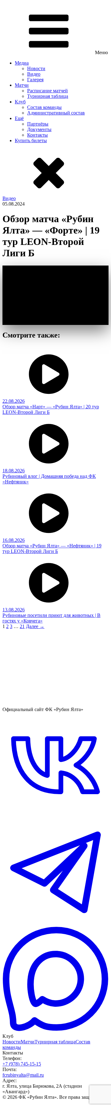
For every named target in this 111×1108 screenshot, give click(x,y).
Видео (33, 74)
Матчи (22, 85)
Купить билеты (31, 140)
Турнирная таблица (47, 96)
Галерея (35, 79)
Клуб (20, 101)
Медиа (22, 63)
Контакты (37, 135)
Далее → (35, 626)
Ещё (19, 118)
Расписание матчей (47, 90)
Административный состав (56, 112)
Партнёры (37, 123)
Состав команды (44, 107)
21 (22, 626)
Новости (36, 68)
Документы (39, 129)
